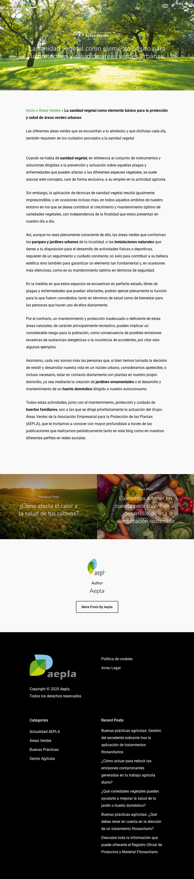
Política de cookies (116, 659)
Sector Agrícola (42, 758)
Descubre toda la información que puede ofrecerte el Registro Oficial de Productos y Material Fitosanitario (131, 844)
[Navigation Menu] (165, 5)
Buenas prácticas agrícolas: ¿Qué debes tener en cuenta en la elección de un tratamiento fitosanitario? (131, 821)
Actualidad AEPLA (45, 731)
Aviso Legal (111, 668)
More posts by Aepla (97, 607)
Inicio (30, 110)
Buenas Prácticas (44, 749)
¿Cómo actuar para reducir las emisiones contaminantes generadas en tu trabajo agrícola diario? (128, 772)
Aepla (85, 67)
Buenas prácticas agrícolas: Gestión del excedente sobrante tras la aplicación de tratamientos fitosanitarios (131, 741)
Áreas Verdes (97, 35)
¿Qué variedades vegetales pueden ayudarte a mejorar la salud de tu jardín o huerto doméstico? (130, 798)
